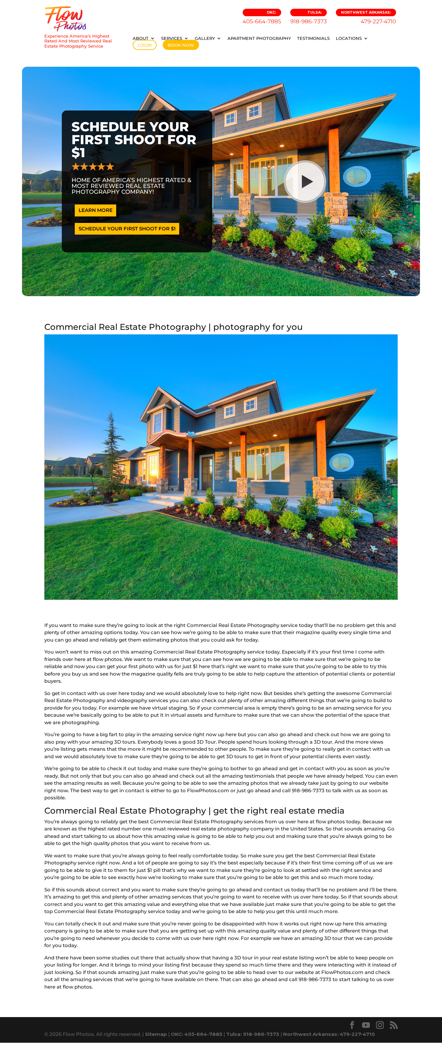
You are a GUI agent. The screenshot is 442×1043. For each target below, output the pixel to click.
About (141, 38)
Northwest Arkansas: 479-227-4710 (329, 1034)
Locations (349, 38)
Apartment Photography (259, 38)
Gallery (205, 38)
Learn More (96, 210)
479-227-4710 (368, 17)
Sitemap (156, 1034)
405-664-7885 (262, 17)
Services (171, 38)
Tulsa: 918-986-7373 (252, 1034)
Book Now (181, 45)
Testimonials (313, 38)
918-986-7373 (308, 17)
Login (145, 45)
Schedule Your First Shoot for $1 (127, 229)
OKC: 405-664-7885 (196, 1034)
